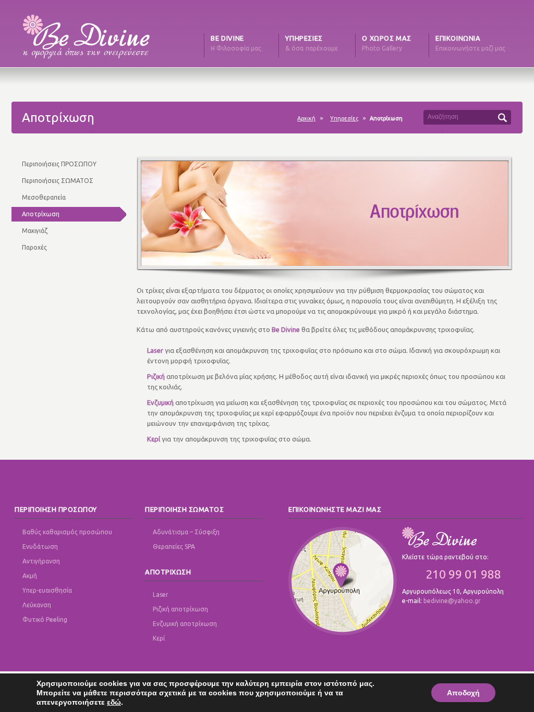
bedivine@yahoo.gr (452, 600)
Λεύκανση (36, 604)
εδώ (114, 702)
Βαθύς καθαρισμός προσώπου (67, 532)
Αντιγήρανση (41, 561)
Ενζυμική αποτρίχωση (185, 623)
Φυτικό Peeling (44, 619)
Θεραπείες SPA (174, 546)
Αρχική (306, 118)
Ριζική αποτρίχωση (180, 609)
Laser (160, 594)
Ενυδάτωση (40, 546)
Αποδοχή (463, 693)
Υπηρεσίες (344, 118)
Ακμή (29, 575)
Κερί (159, 638)
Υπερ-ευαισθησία (47, 590)
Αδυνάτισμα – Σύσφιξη (186, 532)
